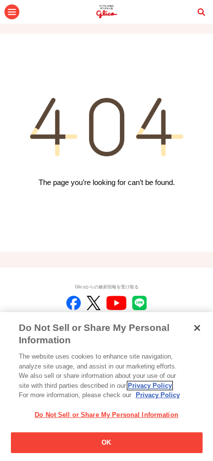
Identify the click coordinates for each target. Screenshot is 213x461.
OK (106, 442)
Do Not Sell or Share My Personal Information (106, 414)
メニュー (12, 12)
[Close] (197, 328)
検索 (201, 12)
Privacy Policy (150, 385)
